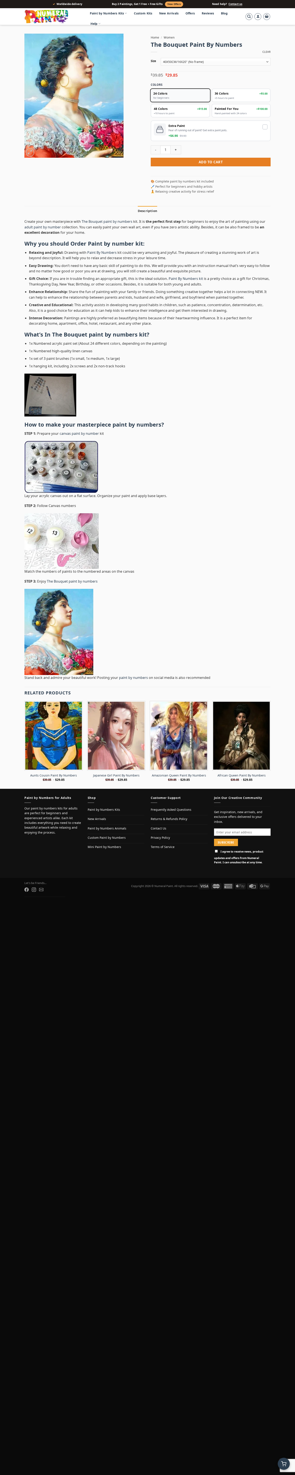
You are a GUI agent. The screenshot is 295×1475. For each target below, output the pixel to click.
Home (155, 37)
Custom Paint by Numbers (107, 838)
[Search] (249, 16)
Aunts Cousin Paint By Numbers (53, 775)
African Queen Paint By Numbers (241, 775)
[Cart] (266, 16)
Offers (190, 13)
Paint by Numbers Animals (107, 828)
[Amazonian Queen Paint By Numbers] (179, 735)
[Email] (41, 889)
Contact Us (158, 828)
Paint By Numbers (102, 252)
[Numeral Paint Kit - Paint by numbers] (52, 16)
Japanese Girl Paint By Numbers (116, 775)
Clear (266, 52)
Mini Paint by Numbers (104, 847)
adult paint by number (42, 227)
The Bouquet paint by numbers (107, 221)
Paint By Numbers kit (186, 278)
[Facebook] (26, 889)
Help (94, 24)
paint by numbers (137, 424)
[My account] (257, 16)
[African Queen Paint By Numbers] (241, 735)
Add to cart (211, 162)
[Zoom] (30, 152)
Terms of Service (162, 847)
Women (169, 37)
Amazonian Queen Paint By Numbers (179, 775)
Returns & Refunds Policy (169, 819)
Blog (224, 13)
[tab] (147, 210)
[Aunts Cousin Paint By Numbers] (53, 735)
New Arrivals (169, 13)
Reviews (208, 13)
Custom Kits (143, 13)
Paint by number (111, 243)
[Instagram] (34, 889)
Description (147, 211)
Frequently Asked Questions (171, 810)
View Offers (174, 4)
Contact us (235, 4)
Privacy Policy (160, 838)
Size (153, 61)
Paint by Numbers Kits (107, 13)
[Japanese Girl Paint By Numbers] (116, 735)
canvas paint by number (79, 433)
